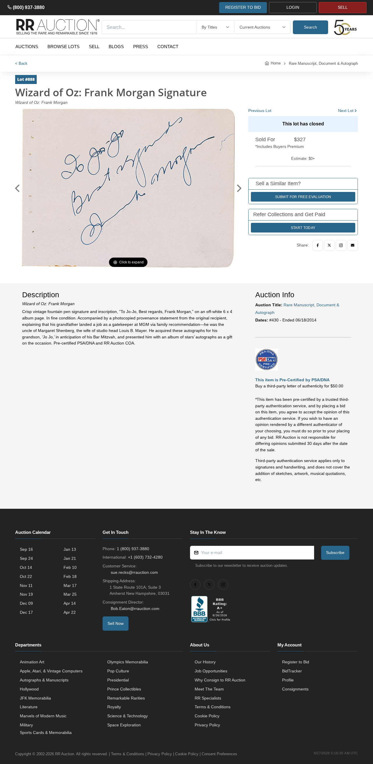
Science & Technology (127, 716)
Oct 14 (26, 567)
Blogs (116, 46)
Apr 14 (70, 603)
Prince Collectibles (124, 689)
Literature (29, 706)
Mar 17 (70, 585)
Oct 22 (26, 576)
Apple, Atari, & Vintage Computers (51, 671)
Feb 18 (70, 576)
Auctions (26, 46)
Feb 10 (70, 567)
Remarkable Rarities (126, 698)
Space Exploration (124, 725)
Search (310, 27)
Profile (288, 680)
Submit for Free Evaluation (303, 197)
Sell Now (116, 623)
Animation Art (32, 662)
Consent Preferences (219, 754)
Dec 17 (26, 612)
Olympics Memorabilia (127, 662)
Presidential (118, 680)
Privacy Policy (207, 725)
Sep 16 (26, 549)
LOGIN (292, 7)
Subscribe (335, 552)
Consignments (295, 689)
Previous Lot (259, 110)
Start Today (303, 228)
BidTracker (292, 671)
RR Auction (64, 754)
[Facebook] (317, 245)
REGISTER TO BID (243, 7)
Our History (205, 662)
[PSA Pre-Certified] (266, 359)
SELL (343, 7)
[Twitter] (329, 245)
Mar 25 (70, 594)
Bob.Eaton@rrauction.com (135, 608)
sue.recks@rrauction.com (134, 572)
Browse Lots (63, 46)
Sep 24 (26, 558)
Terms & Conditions (213, 706)
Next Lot (345, 110)
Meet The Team (209, 689)
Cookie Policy (207, 716)
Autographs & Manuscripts (44, 680)
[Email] (352, 245)
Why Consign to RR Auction (220, 680)
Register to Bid (295, 662)
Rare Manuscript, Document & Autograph (323, 63)
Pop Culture (118, 671)
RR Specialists (208, 698)
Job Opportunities (211, 671)
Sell (94, 46)
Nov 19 (26, 594)
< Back (21, 63)
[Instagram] (341, 245)
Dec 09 (26, 603)
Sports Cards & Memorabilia (46, 732)
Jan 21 (70, 558)
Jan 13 (70, 549)
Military (26, 725)
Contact (167, 46)
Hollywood (29, 689)
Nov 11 (26, 585)
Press (140, 46)
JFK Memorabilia (35, 698)
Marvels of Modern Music (43, 716)
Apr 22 (70, 612)
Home (276, 63)
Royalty (114, 706)
